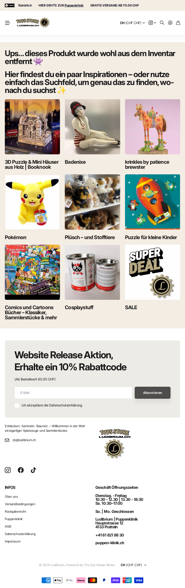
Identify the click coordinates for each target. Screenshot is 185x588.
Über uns (11, 496)
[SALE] (152, 272)
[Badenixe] (92, 126)
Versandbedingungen (20, 504)
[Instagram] (8, 470)
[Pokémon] (32, 201)
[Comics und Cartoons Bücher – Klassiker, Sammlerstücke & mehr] (32, 272)
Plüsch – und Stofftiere (90, 237)
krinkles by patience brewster (147, 164)
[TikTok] (33, 470)
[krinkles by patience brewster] (152, 126)
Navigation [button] (7, 23)
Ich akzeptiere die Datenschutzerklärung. (52, 405)
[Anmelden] (170, 23)
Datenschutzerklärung (20, 534)
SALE (131, 307)
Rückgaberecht (15, 511)
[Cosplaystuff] (92, 272)
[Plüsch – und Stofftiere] (92, 201)
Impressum (12, 541)
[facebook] (21, 470)
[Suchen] (162, 23)
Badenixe (75, 162)
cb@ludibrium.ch (24, 440)
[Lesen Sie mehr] (152, 23)
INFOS (10, 487)
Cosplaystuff (79, 307)
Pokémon (15, 237)
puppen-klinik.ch (109, 542)
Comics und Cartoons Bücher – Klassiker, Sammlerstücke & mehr (31, 312)
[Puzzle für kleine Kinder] (152, 201)
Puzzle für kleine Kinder (151, 237)
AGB (8, 526)
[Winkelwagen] (178, 23)
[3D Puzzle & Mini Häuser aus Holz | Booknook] (32, 126)
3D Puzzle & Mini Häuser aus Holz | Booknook (32, 164)
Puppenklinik (14, 519)
